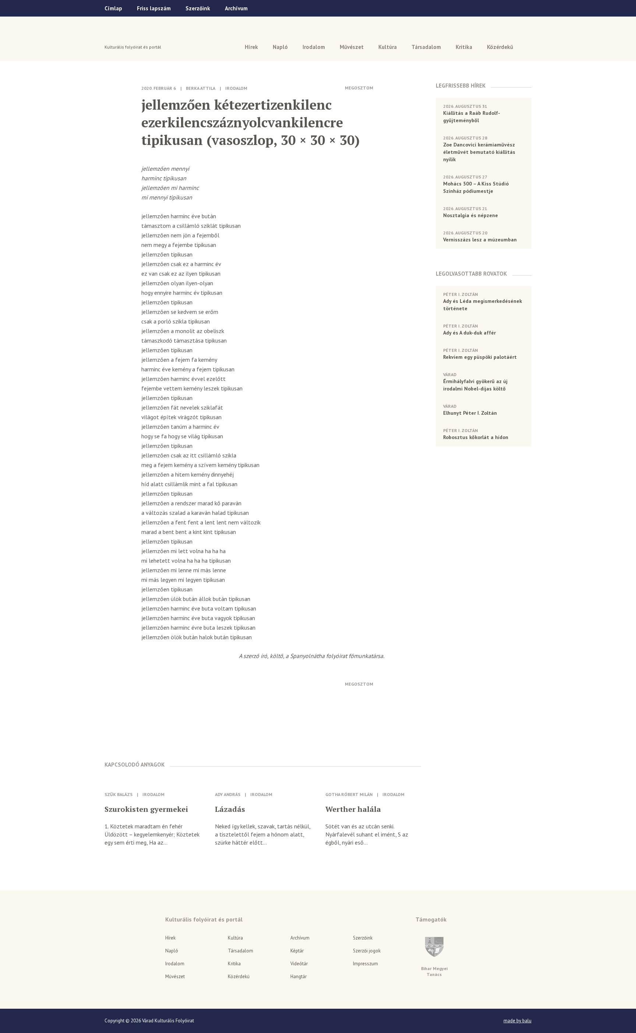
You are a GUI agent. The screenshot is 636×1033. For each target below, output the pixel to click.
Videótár (299, 964)
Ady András (227, 794)
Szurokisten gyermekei (146, 809)
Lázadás (230, 809)
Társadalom (426, 46)
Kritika (464, 46)
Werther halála (353, 809)
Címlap (113, 8)
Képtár (297, 951)
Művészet (352, 46)
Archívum (236, 8)
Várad (125, 35)
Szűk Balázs (118, 794)
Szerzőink (198, 8)
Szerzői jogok (367, 951)
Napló (280, 46)
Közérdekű (500, 46)
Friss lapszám (154, 8)
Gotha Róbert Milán (348, 794)
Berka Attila (200, 88)
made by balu (517, 1021)
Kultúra (387, 46)
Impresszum (365, 964)
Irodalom (314, 46)
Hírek (251, 46)
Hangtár (298, 976)
